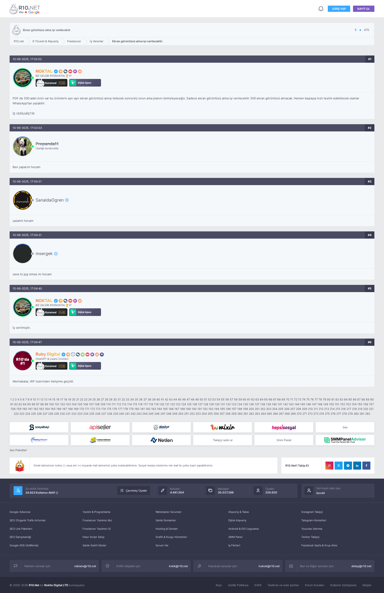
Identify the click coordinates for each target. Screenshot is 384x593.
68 (279, 399)
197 (234, 408)
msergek (44, 253)
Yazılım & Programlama (96, 511)
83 (341, 399)
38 (149, 399)
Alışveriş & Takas (238, 511)
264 (263, 413)
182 (148, 408)
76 (312, 399)
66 (270, 399)
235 (91, 413)
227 (45, 413)
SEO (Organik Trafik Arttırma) (28, 520)
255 (210, 413)
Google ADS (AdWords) (24, 545)
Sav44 (320, 493)
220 (365, 408)
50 (201, 399)
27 (102, 399)
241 (127, 413)
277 (338, 413)
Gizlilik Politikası (238, 585)
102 (62, 404)
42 (166, 399)
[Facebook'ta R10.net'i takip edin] (366, 466)
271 (304, 413)
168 (70, 408)
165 (53, 408)
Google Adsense (20, 511)
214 (332, 408)
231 (68, 413)
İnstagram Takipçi (312, 511)
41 (162, 399)
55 (223, 399)
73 (299, 399)
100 (51, 404)
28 (106, 399)
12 (41, 399)
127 (200, 404)
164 (47, 408)
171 (87, 408)
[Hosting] (161, 427)
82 (337, 399)
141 (280, 404)
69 (283, 399)
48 (192, 399)
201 (257, 408)
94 (24, 404)
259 (234, 413)
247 (162, 413)
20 (73, 399)
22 (81, 399)
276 (333, 413)
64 (261, 399)
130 (217, 404)
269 (293, 413)
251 (186, 413)
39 (154, 399)
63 (257, 399)
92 (16, 404)
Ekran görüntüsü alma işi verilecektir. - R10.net (26, 8)
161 (30, 408)
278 (344, 413)
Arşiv (219, 585)
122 (172, 404)
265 (269, 413)
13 (45, 399)
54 (218, 399)
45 (179, 399)
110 (108, 404)
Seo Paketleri (18, 450)
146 (308, 404)
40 (158, 399)
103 (68, 404)
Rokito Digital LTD (56, 585)
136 (251, 404)
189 (188, 408)
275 (327, 413)
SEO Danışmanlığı (20, 537)
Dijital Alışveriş (237, 520)
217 (349, 408)
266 (275, 413)
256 (216, 413)
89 (367, 399)
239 (115, 413)
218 (354, 408)
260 (240, 413)
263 (257, 413)
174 (103, 408)
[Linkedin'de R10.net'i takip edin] (357, 466)
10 (34, 399)
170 (81, 408)
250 (180, 413)
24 (90, 399)
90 (372, 399)
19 (69, 399)
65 (266, 399)
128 (205, 404)
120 (161, 404)
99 (46, 404)
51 (205, 399)
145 (302, 404)
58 (236, 399)
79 (324, 399)
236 (97, 413)
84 (346, 399)
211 (316, 408)
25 (94, 399)
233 (79, 413)
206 (286, 408)
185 (165, 408)
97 (37, 404)
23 (85, 399)
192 (205, 408)
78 (320, 399)
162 (35, 408)
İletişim (366, 585)
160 (24, 408)
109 (102, 404)
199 (245, 408)
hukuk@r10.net (269, 566)
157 (371, 404)
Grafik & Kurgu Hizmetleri (171, 537)
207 (292, 408)
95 (29, 404)
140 (274, 404)
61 (248, 399)
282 (367, 413)
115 (135, 404)
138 (262, 404)
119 (156, 404)
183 (153, 408)
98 (42, 404)
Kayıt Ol (363, 8)
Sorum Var (162, 545)
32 (123, 399)
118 (151, 404)
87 (359, 399)
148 (319, 404)
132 (228, 404)
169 (76, 408)
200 (251, 408)
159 (18, 408)
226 (39, 413)
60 (244, 399)
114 (129, 404)
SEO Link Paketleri (21, 528)
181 (142, 408)
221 (371, 408)
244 (145, 413)
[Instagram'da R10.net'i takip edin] (329, 466)
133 (233, 404)
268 (287, 413)
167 (64, 408)
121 (167, 404)
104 (74, 404)
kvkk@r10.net (178, 566)
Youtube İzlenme (311, 528)
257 (222, 413)
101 (57, 404)
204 (274, 408)
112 (119, 404)
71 (291, 399)
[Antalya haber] (100, 440)
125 (189, 404)
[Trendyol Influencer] (222, 427)
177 (120, 408)
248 (168, 413)
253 (198, 413)
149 (325, 404)
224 (27, 413)
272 (310, 413)
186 (171, 408)
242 (133, 413)
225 (33, 413)
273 (315, 413)
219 (360, 408)
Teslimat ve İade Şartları (283, 585)
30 (115, 399)
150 (331, 404)
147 (314, 404)
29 (110, 399)
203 (268, 408)
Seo (345, 427)
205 (280, 408)
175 (109, 408)
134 (239, 404)
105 (79, 404)
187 (176, 408)
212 (321, 408)
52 (209, 399)
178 (125, 408)
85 (350, 399)
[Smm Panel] (39, 427)
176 (114, 408)
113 (124, 404)
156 (365, 404)
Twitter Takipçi (310, 537)
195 (222, 408)
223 (21, 413)
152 (342, 404)
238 (109, 413)
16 (57, 399)
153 (348, 404)
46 (184, 399)
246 (157, 413)
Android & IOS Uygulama (243, 528)
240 (121, 413)
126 (194, 404)
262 (251, 413)
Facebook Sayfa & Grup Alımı (319, 545)
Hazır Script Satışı (93, 537)
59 (240, 399)
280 (356, 413)
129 (211, 404)
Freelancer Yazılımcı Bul (97, 520)
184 (159, 408)
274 (321, 413)
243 (139, 413)
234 (85, 413)
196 (228, 408)
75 (308, 399)
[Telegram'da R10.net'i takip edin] (348, 466)
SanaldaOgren (50, 200)
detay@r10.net (361, 566)
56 (227, 399)
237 (103, 413)
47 (188, 399)
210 (310, 408)
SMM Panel (235, 537)
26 (98, 399)
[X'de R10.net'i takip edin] (339, 466)
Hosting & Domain (167, 528)
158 (13, 408)
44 (175, 399)
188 (182, 408)
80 (329, 399)
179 (131, 408)
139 (268, 404)
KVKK (258, 585)
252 (192, 413)
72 (295, 399)
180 (136, 408)
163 (41, 408)
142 (285, 404)
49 (197, 399)
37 (145, 399)
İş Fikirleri (234, 545)
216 (343, 408)
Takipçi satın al (222, 440)
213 (326, 408)
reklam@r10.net (85, 566)
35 (136, 399)
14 (49, 399)
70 (287, 399)
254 (204, 413)
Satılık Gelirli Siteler (94, 545)
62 (253, 399)
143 (291, 404)
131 (222, 404)
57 (231, 399)
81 (333, 399)
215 (337, 408)
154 (354, 404)
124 (183, 404)
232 (73, 413)
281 (362, 413)
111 (114, 404)
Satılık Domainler (166, 520)
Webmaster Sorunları (168, 511)
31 (119, 399)
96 (33, 404)
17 (61, 399)
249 (174, 413)
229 (56, 413)
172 (92, 408)
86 (354, 399)
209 (304, 408)
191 (199, 408)
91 (11, 404)
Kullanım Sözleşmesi (343, 585)
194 (216, 408)
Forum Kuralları (314, 585)
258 (228, 413)
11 (38, 399)
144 (296, 404)
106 (85, 404)
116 (140, 404)
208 (298, 408)
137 (257, 404)
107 (91, 404)
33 (127, 399)
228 (50, 413)
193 (210, 408)
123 (178, 404)
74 (303, 399)
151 (337, 404)
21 (77, 399)
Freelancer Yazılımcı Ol (97, 528)
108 (97, 404)
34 (132, 399)
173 (98, 408)
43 (171, 399)
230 (62, 413)
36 (141, 399)
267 (281, 413)
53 (214, 399)
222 (16, 413)
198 (239, 408)
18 (65, 399)
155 (359, 404)
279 (350, 413)
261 (245, 413)
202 (262, 408)
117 (145, 404)
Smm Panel (284, 440)
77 (316, 399)
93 (20, 404)
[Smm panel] (345, 440)
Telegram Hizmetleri (313, 520)
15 (53, 399)
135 (245, 404)
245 (151, 413)
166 (58, 408)
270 (299, 413)
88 (363, 399)
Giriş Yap (339, 8)
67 (274, 399)
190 (194, 408)
